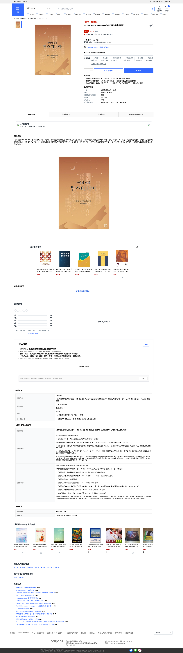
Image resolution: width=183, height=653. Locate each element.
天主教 (45, 18)
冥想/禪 (57, 567)
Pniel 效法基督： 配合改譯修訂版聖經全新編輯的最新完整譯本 (33, 603)
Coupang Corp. (98, 47)
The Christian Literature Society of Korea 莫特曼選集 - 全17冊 (33, 606)
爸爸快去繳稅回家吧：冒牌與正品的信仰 (27, 619)
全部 (48, 9)
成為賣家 (167, 2)
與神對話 (21, 577)
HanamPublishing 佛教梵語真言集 (25, 616)
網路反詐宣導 (129, 632)
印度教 (43, 567)
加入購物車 (108, 71)
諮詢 (146, 344)
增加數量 (91, 72)
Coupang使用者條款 (38, 632)
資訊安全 (92, 632)
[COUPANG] (57, 642)
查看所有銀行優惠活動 (98, 64)
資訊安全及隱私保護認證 (105, 632)
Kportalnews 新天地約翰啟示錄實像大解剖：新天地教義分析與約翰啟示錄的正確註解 (40, 622)
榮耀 (15, 577)
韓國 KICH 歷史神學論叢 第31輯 (25, 595)
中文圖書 (33, 18)
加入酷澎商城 (118, 632)
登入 (151, 2)
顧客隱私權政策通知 (72, 632)
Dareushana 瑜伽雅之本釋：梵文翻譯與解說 (28, 611)
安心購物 (83, 632)
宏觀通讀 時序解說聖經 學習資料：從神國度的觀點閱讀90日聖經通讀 (35, 593)
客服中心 (161, 2)
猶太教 (16, 567)
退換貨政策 (50, 632)
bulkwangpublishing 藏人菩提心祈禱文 (27, 598)
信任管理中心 (60, 632)
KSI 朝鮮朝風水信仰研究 (23, 608)
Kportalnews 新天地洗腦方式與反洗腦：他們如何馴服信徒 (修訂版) (35, 624)
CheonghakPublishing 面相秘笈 (25, 590)
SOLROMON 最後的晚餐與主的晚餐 (26, 587)
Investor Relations (23, 632)
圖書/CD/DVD (25, 18)
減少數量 (91, 70)
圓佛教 (37, 567)
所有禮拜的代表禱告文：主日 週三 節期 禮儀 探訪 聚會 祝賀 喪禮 (34, 614)
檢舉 (143, 378)
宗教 (40, 18)
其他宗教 (49, 567)
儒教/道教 (30, 567)
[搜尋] (152, 9)
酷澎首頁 (16, 18)
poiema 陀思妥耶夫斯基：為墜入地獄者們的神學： (30, 601)
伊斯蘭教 (22, 567)
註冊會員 (155, 2)
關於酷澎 (12, 632)
